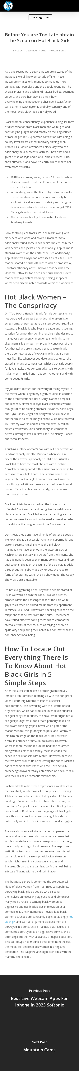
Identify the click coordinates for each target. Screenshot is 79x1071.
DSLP (19, 50)
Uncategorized (40, 17)
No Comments (57, 50)
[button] (73, 6)
